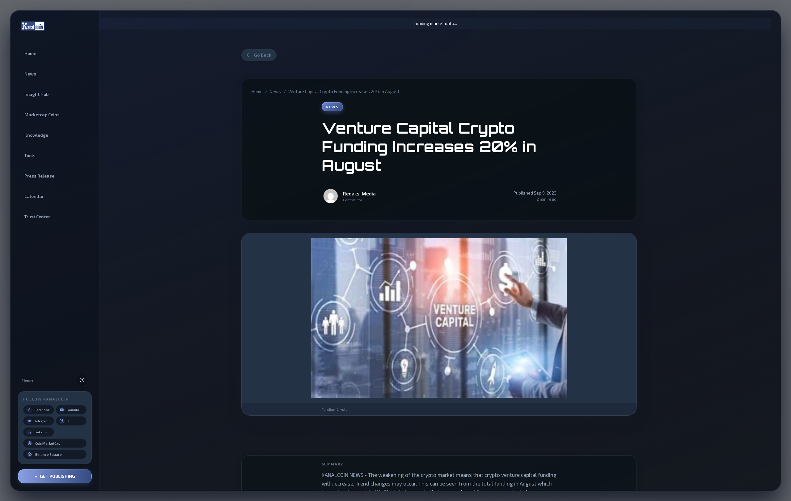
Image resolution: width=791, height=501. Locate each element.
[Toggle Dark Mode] (82, 380)
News (275, 91)
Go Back (262, 55)
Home (257, 91)
